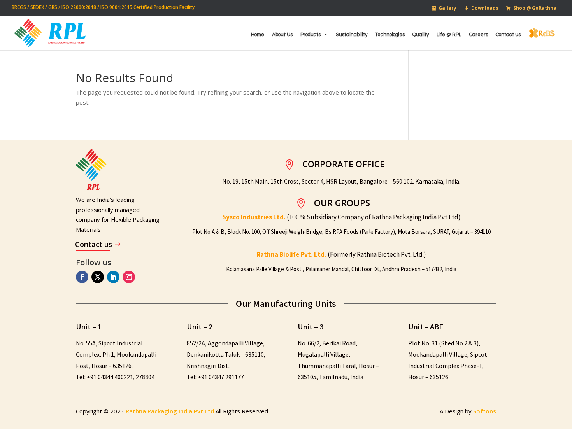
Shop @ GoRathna (534, 8)
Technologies (390, 34)
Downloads (484, 8)
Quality (420, 34)
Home (257, 34)
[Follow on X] (97, 277)
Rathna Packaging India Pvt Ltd (171, 411)
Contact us (508, 34)
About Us (282, 34)
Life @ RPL (449, 34)
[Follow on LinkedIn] (113, 277)
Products (310, 34)
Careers (478, 34)
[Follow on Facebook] (82, 277)
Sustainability (351, 34)
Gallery (447, 8)
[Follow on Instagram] (129, 277)
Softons (484, 411)
